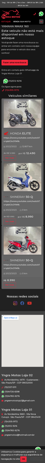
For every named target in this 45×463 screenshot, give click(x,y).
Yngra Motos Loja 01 (11, 14)
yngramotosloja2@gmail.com (19, 400)
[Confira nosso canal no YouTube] (29, 302)
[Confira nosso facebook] (22, 302)
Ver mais (9, 158)
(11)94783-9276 (12, 396)
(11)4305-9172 (12, 90)
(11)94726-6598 (12, 392)
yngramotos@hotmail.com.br (19, 435)
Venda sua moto (21, 21)
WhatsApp (41, 13)
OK (23, 459)
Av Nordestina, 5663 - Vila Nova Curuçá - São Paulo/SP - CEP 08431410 (21, 415)
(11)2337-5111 (10, 387)
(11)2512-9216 (15, 81)
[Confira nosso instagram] (15, 302)
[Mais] (41, 21)
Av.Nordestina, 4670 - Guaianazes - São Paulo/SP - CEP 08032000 (21, 381)
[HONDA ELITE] (22, 114)
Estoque (6, 21)
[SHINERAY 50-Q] (22, 177)
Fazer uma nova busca (14, 62)
